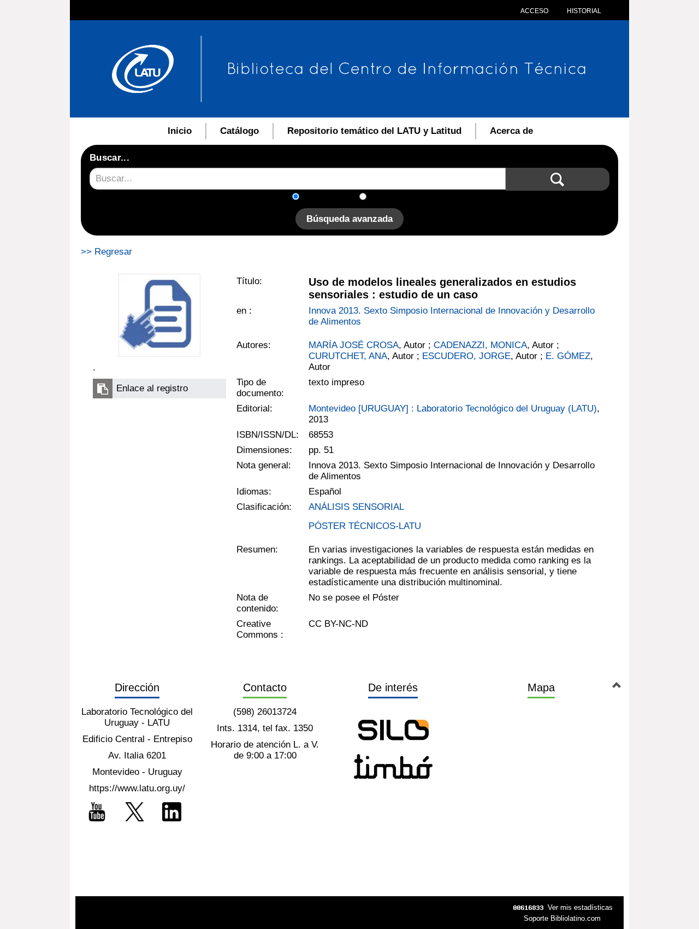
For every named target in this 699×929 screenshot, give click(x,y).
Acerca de (511, 131)
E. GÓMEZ (568, 356)
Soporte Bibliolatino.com (562, 918)
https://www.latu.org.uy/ (137, 788)
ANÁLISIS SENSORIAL (356, 507)
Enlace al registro (152, 388)
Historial (583, 11)
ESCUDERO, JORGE (466, 356)
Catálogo (239, 131)
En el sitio (392, 197)
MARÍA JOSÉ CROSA (354, 345)
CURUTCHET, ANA (348, 356)
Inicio (180, 131)
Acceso (534, 11)
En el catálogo (332, 197)
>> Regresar (106, 251)
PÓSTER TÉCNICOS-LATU (365, 526)
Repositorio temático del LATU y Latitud (374, 131)
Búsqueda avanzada (349, 219)
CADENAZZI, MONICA (480, 345)
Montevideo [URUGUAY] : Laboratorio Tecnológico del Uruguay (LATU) (453, 408)
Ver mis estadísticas (580, 907)
